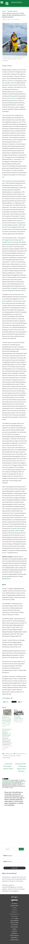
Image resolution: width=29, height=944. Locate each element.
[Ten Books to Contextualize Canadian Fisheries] (19, 712)
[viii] (14, 441)
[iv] (22, 234)
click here (10, 889)
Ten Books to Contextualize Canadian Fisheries (18, 717)
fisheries (18, 755)
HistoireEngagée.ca (14, 891)
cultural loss (13, 755)
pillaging (13, 288)
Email (7, 861)
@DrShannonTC (6, 578)
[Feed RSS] (17, 897)
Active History (16, 2)
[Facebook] (13, 897)
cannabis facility (16, 528)
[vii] (11, 408)
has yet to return (11, 98)
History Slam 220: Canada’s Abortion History (8, 766)
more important (7, 205)
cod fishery (8, 115)
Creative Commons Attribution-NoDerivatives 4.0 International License (13, 781)
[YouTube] (15, 897)
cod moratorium (9, 181)
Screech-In (11, 81)
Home (4, 11)
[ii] (8, 166)
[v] (24, 290)
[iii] (3, 177)
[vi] (7, 358)
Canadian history (12, 11)
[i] (5, 124)
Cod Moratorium (19, 753)
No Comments (16, 19)
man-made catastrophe (16, 207)
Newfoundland (6, 757)
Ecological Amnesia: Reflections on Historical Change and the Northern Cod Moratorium (7, 719)
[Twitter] (12, 897)
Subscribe (14, 868)
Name (7, 855)
